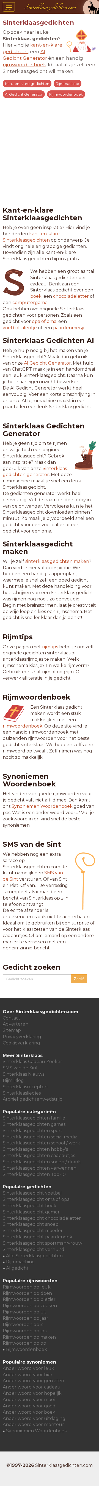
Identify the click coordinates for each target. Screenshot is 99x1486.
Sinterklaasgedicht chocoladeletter (42, 1218)
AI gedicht (17, 1268)
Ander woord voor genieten (33, 1380)
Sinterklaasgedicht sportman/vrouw (42, 1243)
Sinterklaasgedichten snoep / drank (42, 1161)
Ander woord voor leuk (28, 1368)
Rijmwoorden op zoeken (30, 1305)
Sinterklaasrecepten (25, 1086)
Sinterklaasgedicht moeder (33, 1230)
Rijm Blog (13, 1080)
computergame (30, 302)
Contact (11, 1018)
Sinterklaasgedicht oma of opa (36, 1199)
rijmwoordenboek (22, 726)
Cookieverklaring (21, 1043)
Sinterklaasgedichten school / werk (41, 1143)
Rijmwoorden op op (24, 1343)
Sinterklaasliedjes (22, 1093)
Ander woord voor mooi (29, 1399)
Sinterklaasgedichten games (34, 1124)
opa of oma (44, 321)
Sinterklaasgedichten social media (40, 1136)
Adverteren (15, 1024)
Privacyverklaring (22, 1036)
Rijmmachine (67, 83)
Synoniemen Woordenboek (42, 806)
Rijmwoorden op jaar (25, 1318)
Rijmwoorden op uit (24, 1312)
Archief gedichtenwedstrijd (33, 1099)
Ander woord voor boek (29, 1412)
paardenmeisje (69, 327)
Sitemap (12, 1030)
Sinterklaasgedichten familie (34, 1118)
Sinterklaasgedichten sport (32, 1130)
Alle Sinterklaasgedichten (34, 1255)
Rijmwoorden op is (23, 1324)
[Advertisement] (49, 151)
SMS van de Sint (20, 1067)
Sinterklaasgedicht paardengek (37, 1236)
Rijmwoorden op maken (29, 1337)
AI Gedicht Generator (24, 94)
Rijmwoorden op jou (25, 1330)
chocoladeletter (71, 296)
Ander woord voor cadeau (32, 1387)
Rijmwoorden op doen (27, 1293)
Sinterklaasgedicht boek (29, 1205)
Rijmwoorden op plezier (29, 1299)
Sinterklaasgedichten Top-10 (34, 1174)
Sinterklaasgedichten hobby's (35, 1149)
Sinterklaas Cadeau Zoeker (32, 1061)
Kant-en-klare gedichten (27, 83)
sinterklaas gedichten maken (57, 561)
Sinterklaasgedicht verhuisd (33, 1249)
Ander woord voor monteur (33, 1424)
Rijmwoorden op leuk (27, 1287)
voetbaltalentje (20, 327)
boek (36, 296)
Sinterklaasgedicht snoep (31, 1224)
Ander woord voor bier (28, 1374)
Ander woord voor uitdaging (34, 1418)
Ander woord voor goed (29, 1405)
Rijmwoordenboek (66, 94)
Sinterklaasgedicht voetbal (32, 1193)
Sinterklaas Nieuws (23, 1074)
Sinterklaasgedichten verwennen (39, 1168)
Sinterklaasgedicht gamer (31, 1212)
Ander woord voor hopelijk (32, 1393)
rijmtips (50, 646)
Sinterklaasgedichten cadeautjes (39, 1155)
